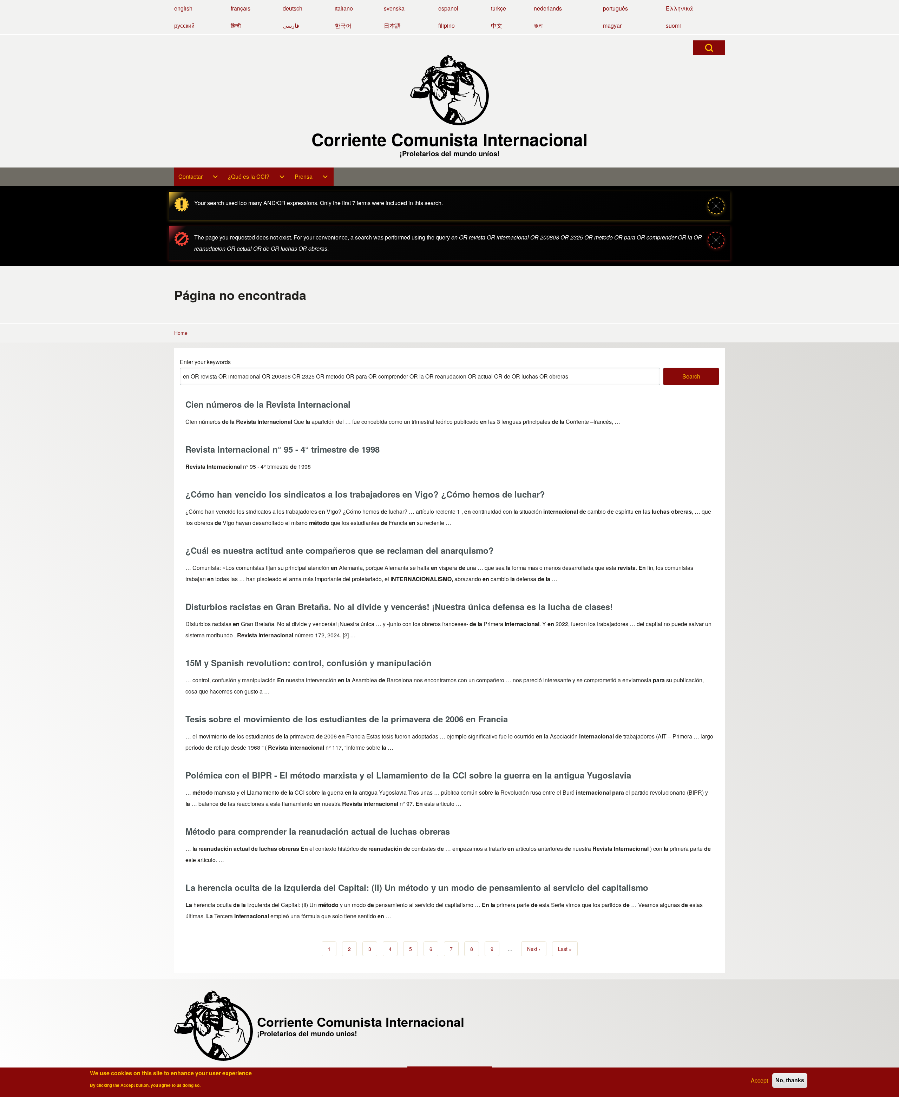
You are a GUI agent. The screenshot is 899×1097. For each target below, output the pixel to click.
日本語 (392, 25)
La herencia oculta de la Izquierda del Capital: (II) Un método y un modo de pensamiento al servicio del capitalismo (416, 887)
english (183, 8)
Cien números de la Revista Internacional (267, 404)
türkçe (498, 8)
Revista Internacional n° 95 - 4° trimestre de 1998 (282, 449)
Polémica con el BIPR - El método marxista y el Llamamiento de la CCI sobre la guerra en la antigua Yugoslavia (408, 775)
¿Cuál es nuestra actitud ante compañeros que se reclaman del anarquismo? (339, 550)
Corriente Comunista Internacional (449, 139)
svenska (394, 8)
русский (184, 25)
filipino (446, 25)
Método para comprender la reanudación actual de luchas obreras (317, 831)
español (448, 8)
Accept (759, 1080)
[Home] (449, 90)
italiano (344, 8)
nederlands (548, 8)
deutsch (292, 8)
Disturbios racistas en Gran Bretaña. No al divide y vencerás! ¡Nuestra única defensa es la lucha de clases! (399, 606)
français (240, 8)
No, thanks (789, 1080)
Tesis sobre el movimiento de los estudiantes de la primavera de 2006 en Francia (346, 719)
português (615, 8)
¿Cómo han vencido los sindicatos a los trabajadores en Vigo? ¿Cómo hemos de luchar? (365, 494)
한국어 (343, 25)
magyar (612, 25)
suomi (673, 25)
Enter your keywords (205, 362)
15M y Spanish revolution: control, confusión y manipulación (308, 663)
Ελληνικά (679, 8)
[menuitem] (199, 176)
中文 (496, 25)
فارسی (291, 25)
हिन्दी (236, 25)
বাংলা (538, 25)
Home (181, 332)
